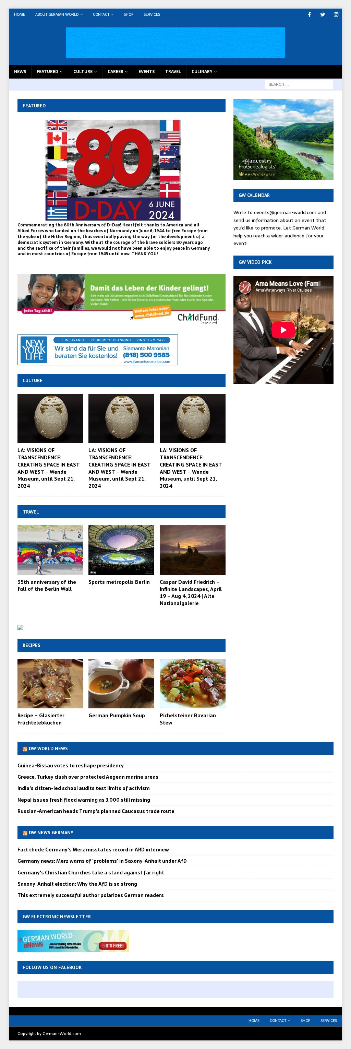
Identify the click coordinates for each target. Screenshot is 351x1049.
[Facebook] (309, 15)
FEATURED (47, 71)
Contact (101, 14)
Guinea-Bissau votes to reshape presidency (70, 765)
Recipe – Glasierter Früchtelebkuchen (40, 719)
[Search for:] (299, 84)
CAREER (115, 71)
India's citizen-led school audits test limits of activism (83, 788)
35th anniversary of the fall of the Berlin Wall (46, 585)
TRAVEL (173, 71)
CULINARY (202, 71)
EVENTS (146, 71)
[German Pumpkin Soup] (121, 683)
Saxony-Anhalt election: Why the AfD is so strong (77, 884)
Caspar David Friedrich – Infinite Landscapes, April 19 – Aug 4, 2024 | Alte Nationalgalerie (191, 592)
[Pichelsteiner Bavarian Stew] (193, 683)
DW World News (48, 748)
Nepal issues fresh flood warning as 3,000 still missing (83, 800)
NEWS (20, 71)
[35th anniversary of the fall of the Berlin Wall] (50, 550)
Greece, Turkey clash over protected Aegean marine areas (87, 777)
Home (19, 14)
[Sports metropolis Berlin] (121, 550)
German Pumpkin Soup (116, 715)
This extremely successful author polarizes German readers (90, 895)
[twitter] (323, 15)
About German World (56, 14)
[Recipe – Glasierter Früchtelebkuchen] (50, 683)
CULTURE (83, 71)
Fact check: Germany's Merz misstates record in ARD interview (93, 849)
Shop (128, 14)
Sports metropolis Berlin (119, 581)
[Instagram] (336, 15)
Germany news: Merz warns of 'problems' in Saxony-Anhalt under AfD (102, 861)
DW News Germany (51, 832)
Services (152, 14)
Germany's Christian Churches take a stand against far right (90, 872)
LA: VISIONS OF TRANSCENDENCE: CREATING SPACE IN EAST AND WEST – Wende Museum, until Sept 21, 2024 (48, 468)
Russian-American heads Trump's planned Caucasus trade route (95, 811)
